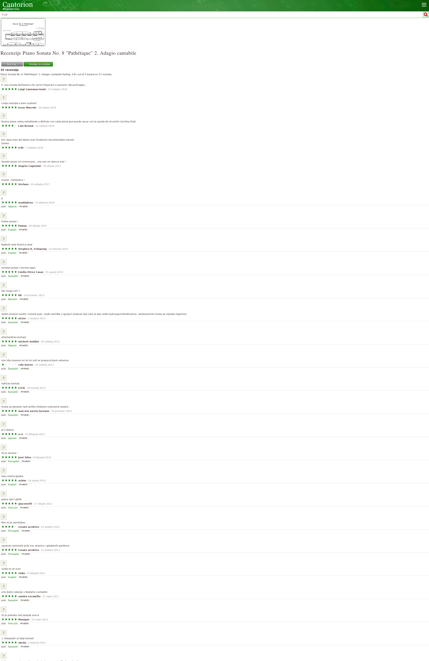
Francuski (13, 508)
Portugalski (13, 461)
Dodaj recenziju (39, 64)
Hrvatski (23, 206)
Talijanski (12, 206)
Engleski (12, 230)
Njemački (12, 299)
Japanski (12, 438)
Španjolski (13, 276)
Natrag (11, 64)
